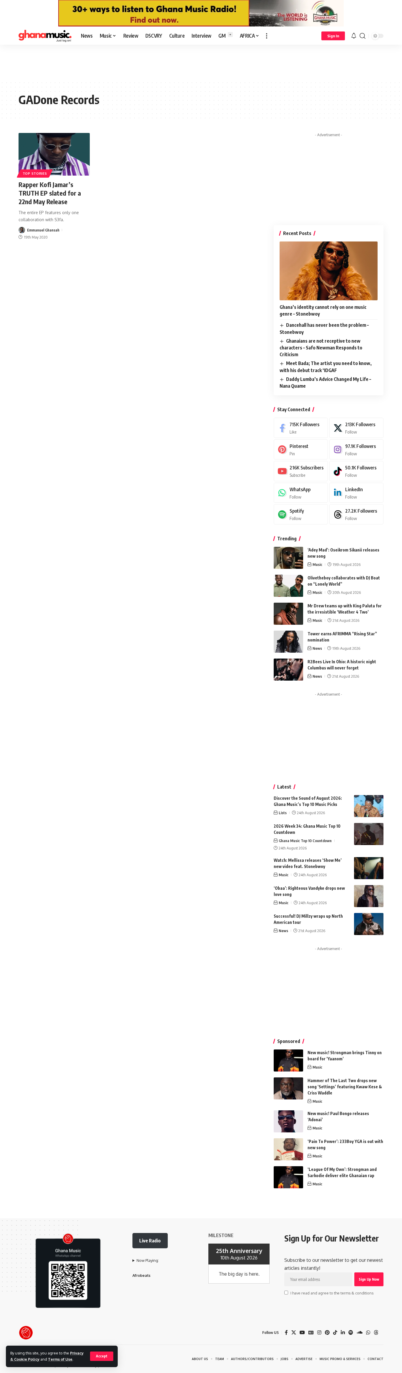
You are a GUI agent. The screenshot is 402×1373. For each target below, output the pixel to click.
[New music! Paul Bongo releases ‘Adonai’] (288, 1121)
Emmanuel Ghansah (43, 230)
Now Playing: (148, 1260)
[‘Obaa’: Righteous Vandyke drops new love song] (368, 896)
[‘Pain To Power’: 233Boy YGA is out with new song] (288, 1149)
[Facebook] (301, 428)
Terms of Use (60, 1359)
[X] (356, 428)
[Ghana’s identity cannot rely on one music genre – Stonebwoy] (329, 270)
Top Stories (35, 173)
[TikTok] (335, 1333)
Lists (283, 812)
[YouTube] (302, 1333)
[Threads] (356, 514)
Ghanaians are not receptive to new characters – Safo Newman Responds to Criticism (321, 347)
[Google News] (311, 1333)
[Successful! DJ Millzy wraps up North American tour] (368, 924)
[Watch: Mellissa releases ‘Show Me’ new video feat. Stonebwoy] (368, 868)
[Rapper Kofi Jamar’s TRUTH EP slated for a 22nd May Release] (54, 154)
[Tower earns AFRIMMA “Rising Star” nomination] (288, 642)
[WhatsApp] (301, 493)
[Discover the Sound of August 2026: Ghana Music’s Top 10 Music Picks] (368, 806)
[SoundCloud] (359, 1333)
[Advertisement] (201, 62)
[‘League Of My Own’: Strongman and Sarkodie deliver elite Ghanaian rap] (288, 1177)
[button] (101, 1356)
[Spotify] (301, 514)
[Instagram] (356, 449)
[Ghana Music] (45, 36)
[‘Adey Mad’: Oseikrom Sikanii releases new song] (288, 558)
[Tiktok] (356, 471)
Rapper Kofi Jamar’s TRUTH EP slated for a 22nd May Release (50, 192)
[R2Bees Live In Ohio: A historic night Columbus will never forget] (288, 670)
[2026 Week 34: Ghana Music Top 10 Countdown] (368, 834)
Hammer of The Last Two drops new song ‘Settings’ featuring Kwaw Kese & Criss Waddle (345, 1086)
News (317, 648)
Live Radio (150, 1241)
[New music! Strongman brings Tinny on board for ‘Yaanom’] (288, 1060)
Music (317, 564)
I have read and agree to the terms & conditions (331, 1293)
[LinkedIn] (356, 493)
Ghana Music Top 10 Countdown (305, 840)
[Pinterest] (301, 449)
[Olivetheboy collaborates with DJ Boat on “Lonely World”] (288, 586)
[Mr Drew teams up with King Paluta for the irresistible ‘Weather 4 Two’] (288, 614)
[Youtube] (301, 471)
